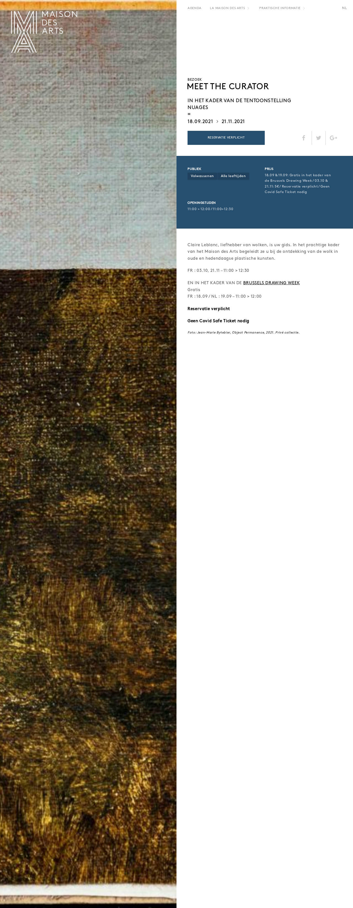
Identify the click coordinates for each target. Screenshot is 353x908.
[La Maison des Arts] (44, 32)
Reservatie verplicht (226, 137)
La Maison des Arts (227, 8)
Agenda (195, 8)
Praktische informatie (279, 8)
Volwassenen (202, 176)
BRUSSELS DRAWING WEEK (271, 283)
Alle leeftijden (233, 176)
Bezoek (195, 80)
